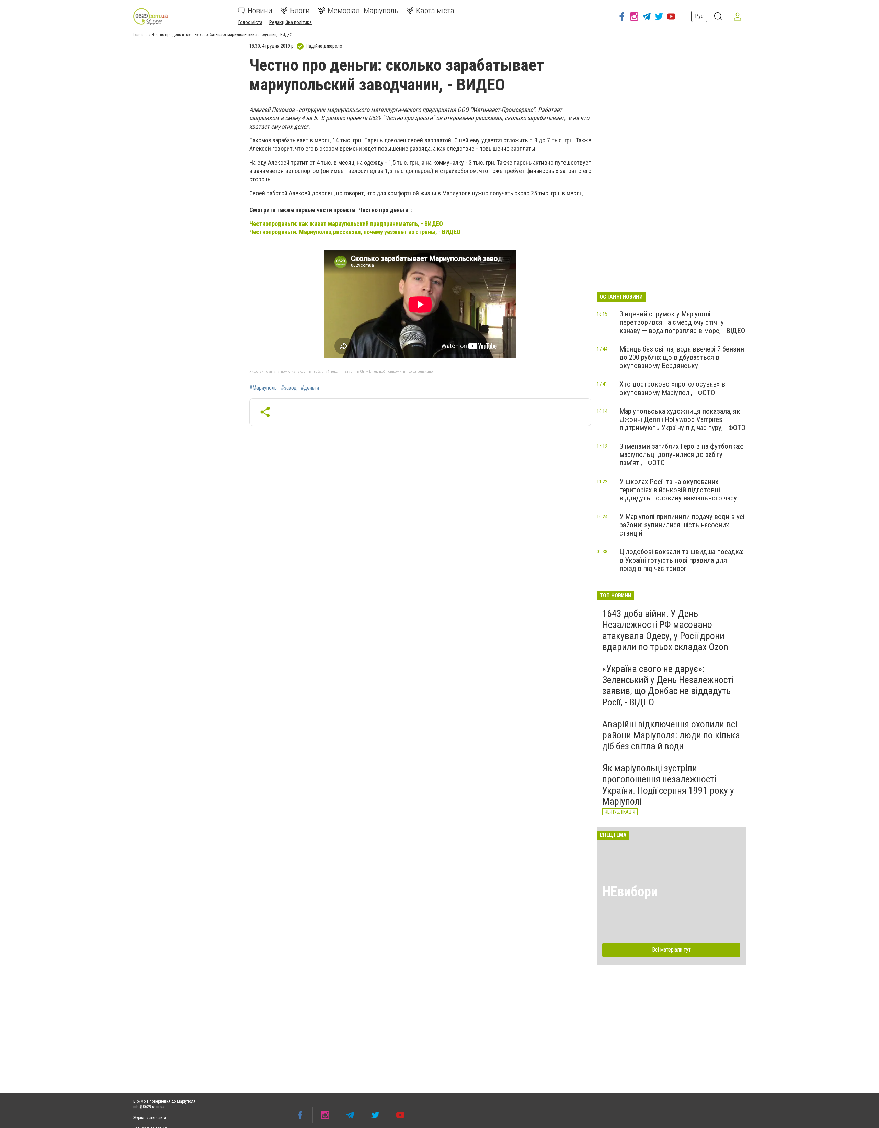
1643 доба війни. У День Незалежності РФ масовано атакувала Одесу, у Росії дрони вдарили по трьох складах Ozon (665, 630)
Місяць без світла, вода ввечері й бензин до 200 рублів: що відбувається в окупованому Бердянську (681, 357)
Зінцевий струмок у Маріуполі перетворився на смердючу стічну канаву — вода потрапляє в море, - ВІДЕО (682, 322)
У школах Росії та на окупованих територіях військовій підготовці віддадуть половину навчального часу (678, 489)
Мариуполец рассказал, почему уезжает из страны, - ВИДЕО (354, 231)
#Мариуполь (263, 388)
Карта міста (435, 10)
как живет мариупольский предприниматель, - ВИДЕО (346, 223)
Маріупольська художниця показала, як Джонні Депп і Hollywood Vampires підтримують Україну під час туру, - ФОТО (682, 419)
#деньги (310, 388)
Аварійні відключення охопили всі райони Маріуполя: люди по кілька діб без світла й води (671, 735)
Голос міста (250, 22)
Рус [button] (699, 16)
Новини (260, 10)
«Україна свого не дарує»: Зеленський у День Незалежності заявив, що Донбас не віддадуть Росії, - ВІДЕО (668, 685)
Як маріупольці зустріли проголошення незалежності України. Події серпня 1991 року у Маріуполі (668, 784)
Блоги (300, 10)
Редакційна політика (290, 22)
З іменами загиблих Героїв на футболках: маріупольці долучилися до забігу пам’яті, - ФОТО (681, 454)
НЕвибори (630, 892)
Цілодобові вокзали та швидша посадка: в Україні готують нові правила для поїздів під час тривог (681, 560)
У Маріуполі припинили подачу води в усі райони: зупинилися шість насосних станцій (681, 525)
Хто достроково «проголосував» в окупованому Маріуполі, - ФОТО (672, 388)
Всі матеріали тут (671, 949)
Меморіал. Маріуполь (363, 10)
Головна (140, 34)
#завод (289, 388)
